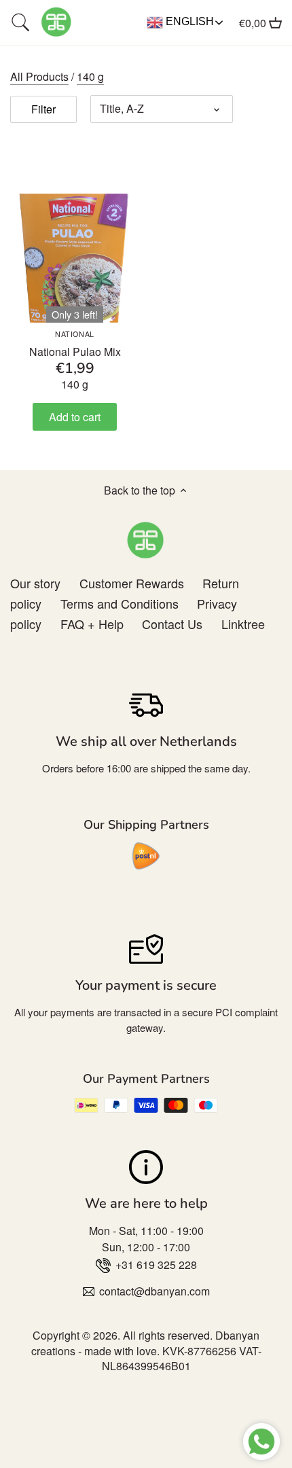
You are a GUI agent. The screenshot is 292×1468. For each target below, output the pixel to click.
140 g (90, 76)
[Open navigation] (20, 22)
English (188, 21)
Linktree (243, 623)
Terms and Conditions (119, 603)
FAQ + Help (92, 623)
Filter (43, 109)
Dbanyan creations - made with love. (145, 1342)
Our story (35, 583)
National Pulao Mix (75, 344)
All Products (39, 76)
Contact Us (172, 623)
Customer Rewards (131, 583)
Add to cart (75, 417)
